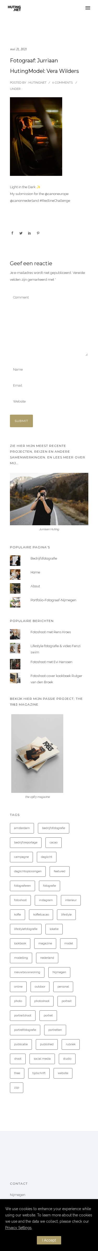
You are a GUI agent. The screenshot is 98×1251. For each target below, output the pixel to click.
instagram (46, 900)
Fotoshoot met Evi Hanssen (51, 662)
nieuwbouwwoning (27, 972)
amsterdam (22, 828)
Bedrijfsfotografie (44, 558)
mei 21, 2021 (18, 49)
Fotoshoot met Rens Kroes (51, 632)
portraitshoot (22, 1015)
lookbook (20, 943)
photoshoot (41, 1001)
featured (59, 871)
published (47, 1044)
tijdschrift (38, 1073)
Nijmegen (59, 972)
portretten (55, 1030)
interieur (71, 900)
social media (42, 1058)
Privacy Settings (18, 1228)
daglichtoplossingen (28, 871)
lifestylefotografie (25, 929)
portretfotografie (25, 1030)
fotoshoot (20, 900)
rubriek (71, 1044)
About (35, 586)
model (68, 943)
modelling (21, 958)
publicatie (21, 1044)
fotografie (49, 885)
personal (63, 986)
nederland (47, 958)
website (63, 1073)
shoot (17, 1058)
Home (35, 572)
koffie (17, 914)
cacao (53, 842)
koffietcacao (41, 914)
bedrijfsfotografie (53, 828)
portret (48, 1015)
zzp (16, 1087)
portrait (67, 1001)
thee (17, 1073)
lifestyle (66, 914)
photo (18, 1001)
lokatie (54, 929)
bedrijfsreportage (25, 842)
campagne (21, 857)
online (18, 986)
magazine (45, 943)
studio (67, 1058)
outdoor (40, 986)
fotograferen (22, 885)
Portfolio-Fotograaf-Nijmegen (53, 600)
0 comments (62, 82)
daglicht (46, 857)
